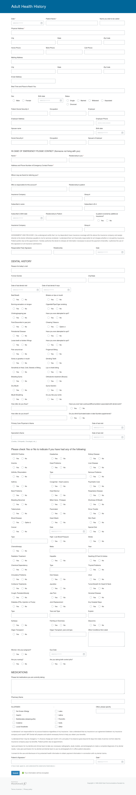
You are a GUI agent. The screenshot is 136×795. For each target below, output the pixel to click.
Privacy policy (28, 789)
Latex (60, 711)
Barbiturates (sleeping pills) (26, 719)
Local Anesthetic (22, 726)
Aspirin (18, 715)
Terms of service (16, 789)
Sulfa (60, 723)
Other (60, 726)
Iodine (61, 715)
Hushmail (19, 783)
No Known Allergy (22, 711)
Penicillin (62, 719)
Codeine (19, 723)
